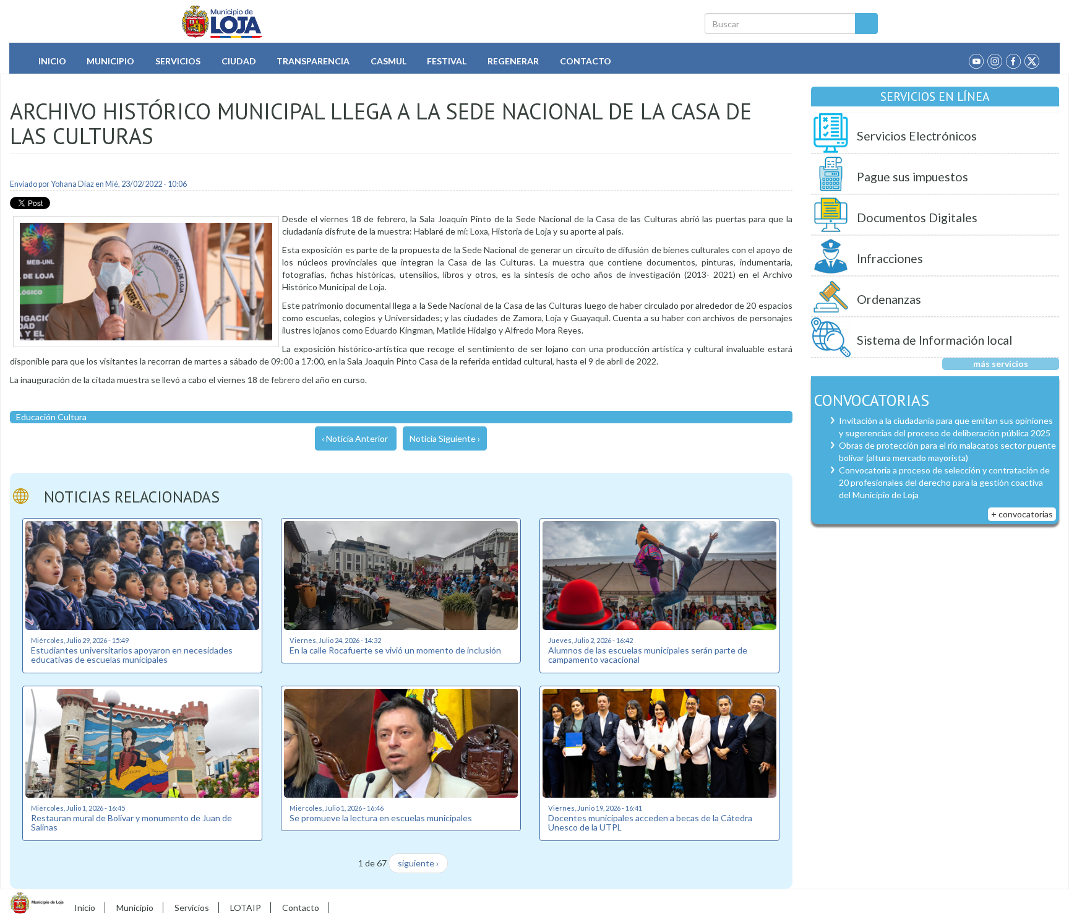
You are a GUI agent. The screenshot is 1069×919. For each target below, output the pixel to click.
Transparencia (313, 61)
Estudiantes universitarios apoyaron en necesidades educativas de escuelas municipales (132, 655)
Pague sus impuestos (912, 177)
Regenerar (513, 61)
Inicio (52, 61)
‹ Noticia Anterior (355, 438)
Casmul (388, 61)
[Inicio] (222, 22)
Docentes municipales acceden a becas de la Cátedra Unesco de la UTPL (650, 822)
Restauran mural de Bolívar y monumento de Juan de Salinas (131, 822)
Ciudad (238, 61)
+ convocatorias (1022, 514)
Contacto (585, 61)
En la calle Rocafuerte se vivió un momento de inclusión (395, 650)
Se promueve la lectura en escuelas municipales (381, 818)
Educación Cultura (51, 417)
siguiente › (418, 863)
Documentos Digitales (917, 217)
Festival (446, 61)
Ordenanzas (889, 299)
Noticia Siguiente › (445, 438)
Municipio (110, 61)
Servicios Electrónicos (917, 136)
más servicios (1000, 363)
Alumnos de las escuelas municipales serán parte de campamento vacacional (647, 655)
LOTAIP (245, 907)
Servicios (177, 61)
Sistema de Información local (934, 340)
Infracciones (890, 258)
